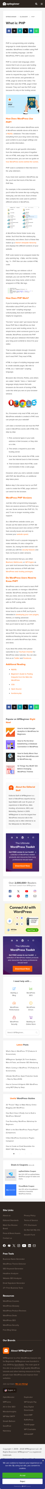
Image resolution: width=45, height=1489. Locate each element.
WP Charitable (30, 1429)
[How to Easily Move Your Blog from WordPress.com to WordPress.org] (10, 757)
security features (28, 549)
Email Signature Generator (14, 1283)
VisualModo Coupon (26, 1186)
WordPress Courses (11, 1301)
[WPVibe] (23, 918)
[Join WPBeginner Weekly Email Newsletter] (35, 896)
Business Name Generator (14, 1259)
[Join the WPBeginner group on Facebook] (10, 896)
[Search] (36, 3)
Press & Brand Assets (11, 1233)
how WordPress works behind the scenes (22, 161)
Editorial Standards (10, 1220)
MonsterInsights (9, 1411)
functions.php (16, 693)
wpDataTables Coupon (27, 1171)
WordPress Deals (10, 1315)
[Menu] (41, 3)
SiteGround (17, 562)
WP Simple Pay (30, 1402)
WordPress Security (11, 1325)
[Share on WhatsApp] (36, 30)
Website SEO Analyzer (12, 1278)
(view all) (31, 1165)
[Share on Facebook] (8, 30)
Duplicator (28, 1397)
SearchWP (28, 1415)
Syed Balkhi (19, 1364)
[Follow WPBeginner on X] (18, 891)
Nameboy (7, 1430)
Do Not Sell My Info (32, 1230)
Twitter (16, 658)
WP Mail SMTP (9, 1416)
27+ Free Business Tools (13, 1287)
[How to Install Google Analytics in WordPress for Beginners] (10, 732)
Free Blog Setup (9, 1330)
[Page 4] (31, 1154)
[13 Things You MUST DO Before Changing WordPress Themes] (10, 769)
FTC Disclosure (30, 1225)
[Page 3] (25, 1154)
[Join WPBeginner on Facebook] (10, 891)
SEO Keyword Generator (13, 1268)
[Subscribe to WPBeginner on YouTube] (27, 891)
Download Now (22, 865)
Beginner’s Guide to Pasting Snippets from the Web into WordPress (22, 677)
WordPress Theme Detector (14, 1263)
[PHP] (25, 30)
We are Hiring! (21, 1384)
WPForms (7, 1402)
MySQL (10, 133)
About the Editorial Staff (25, 788)
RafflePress (28, 1419)
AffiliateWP (28, 1434)
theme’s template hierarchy (25, 242)
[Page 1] (14, 1154)
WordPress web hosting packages (19, 571)
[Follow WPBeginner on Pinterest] (18, 896)
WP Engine (29, 562)
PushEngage (29, 1424)
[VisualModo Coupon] (11, 1190)
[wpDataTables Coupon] (11, 1175)
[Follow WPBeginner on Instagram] (35, 891)
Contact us (7, 1238)
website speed (22, 534)
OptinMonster (8, 1397)
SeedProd (7, 1426)
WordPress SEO (9, 1320)
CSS (13, 684)
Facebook (27, 658)
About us (6, 1215)
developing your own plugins (27, 614)
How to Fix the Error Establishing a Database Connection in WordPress (27, 744)
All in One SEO (9, 1406)
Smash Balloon (9, 1421)
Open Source (16, 689)
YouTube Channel (26, 652)
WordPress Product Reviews (14, 1310)
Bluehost (9, 562)
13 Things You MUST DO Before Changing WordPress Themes (27, 769)
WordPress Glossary (11, 1305)
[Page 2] (20, 1154)
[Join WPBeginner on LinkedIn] (27, 896)
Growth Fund (29, 1234)
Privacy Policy (30, 1215)
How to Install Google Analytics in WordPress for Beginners (28, 731)
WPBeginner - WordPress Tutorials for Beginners (11, 3)
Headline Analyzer (10, 1273)
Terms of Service (31, 1220)
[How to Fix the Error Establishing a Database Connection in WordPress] (10, 744)
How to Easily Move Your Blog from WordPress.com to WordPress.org (28, 756)
